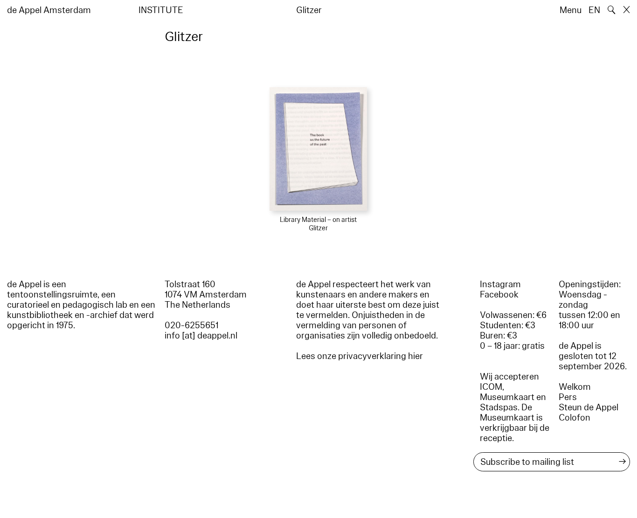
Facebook (499, 295)
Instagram (500, 284)
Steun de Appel (588, 407)
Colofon (574, 418)
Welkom (575, 387)
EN (594, 10)
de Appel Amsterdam (49, 10)
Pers (568, 397)
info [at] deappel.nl (201, 336)
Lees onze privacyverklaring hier (359, 356)
